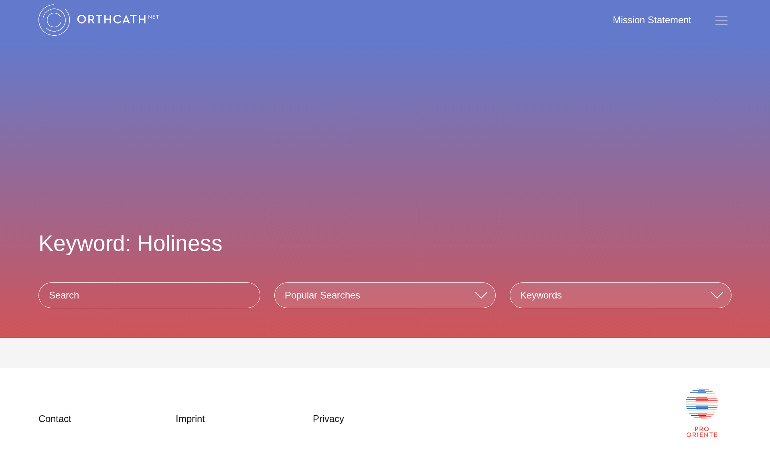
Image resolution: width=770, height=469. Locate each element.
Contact (54, 418)
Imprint (190, 418)
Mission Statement (652, 19)
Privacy (328, 418)
